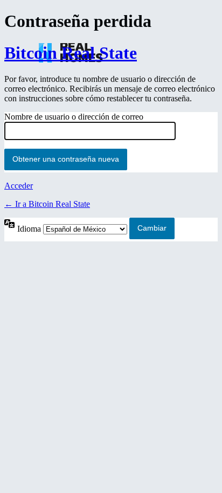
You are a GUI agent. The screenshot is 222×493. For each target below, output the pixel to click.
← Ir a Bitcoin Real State (47, 204)
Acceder (18, 185)
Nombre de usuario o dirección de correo (73, 116)
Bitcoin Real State (70, 53)
